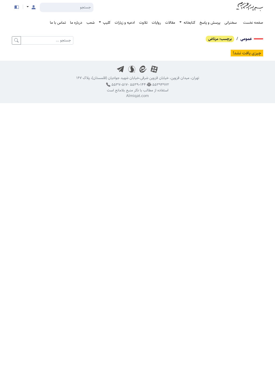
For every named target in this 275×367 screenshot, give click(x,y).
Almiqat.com (137, 96)
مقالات (170, 23)
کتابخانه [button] (189, 23)
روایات (156, 23)
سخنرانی (231, 23)
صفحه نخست (253, 23)
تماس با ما (58, 23)
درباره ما (76, 23)
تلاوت (143, 23)
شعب (90, 23)
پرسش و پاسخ (210, 23)
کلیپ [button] (106, 23)
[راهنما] (17, 7)
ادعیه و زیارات (125, 23)
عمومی (246, 38)
